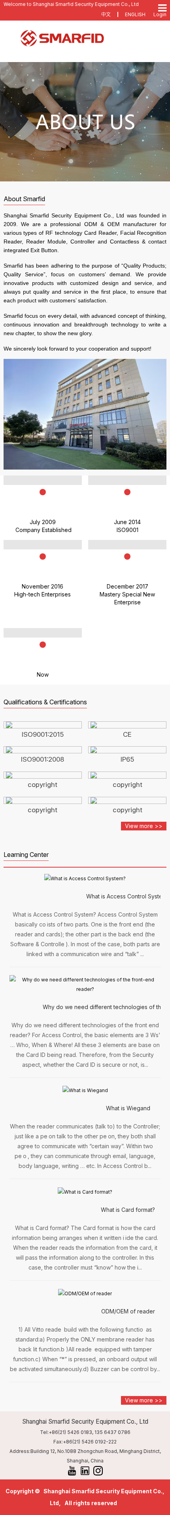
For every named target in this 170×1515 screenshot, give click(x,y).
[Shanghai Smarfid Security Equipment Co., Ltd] (85, 38)
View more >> (143, 826)
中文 (106, 14)
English (135, 14)
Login (159, 14)
